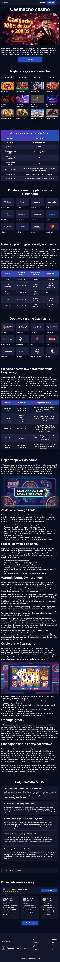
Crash (36, 77)
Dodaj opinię (49, 890)
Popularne (7, 77)
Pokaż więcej (30, 923)
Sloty (50, 77)
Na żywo (21, 77)
